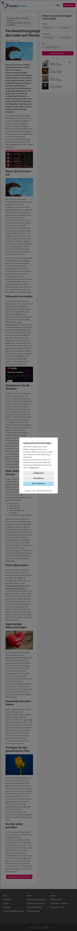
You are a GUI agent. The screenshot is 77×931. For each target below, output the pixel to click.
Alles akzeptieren (38, 483)
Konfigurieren (34, 468)
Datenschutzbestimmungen (44, 490)
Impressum (28, 490)
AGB (33, 490)
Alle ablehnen (38, 478)
